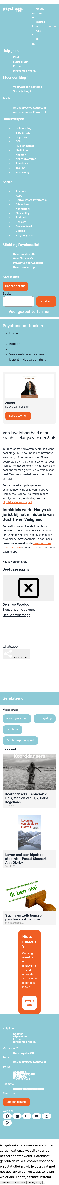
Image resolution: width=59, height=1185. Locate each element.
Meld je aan (29, 1002)
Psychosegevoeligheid (20, 740)
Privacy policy (34, 1182)
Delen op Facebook (17, 604)
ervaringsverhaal (16, 718)
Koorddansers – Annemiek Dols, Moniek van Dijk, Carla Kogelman (26, 798)
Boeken (14, 344)
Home (13, 333)
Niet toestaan (19, 1182)
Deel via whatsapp (16, 615)
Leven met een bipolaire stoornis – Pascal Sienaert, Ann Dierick (26, 859)
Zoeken (8, 293)
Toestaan (5, 1182)
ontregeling (45, 718)
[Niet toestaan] (44, 1183)
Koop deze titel (18, 415)
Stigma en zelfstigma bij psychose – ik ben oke (24, 917)
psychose (12, 729)
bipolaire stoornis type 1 (17, 502)
